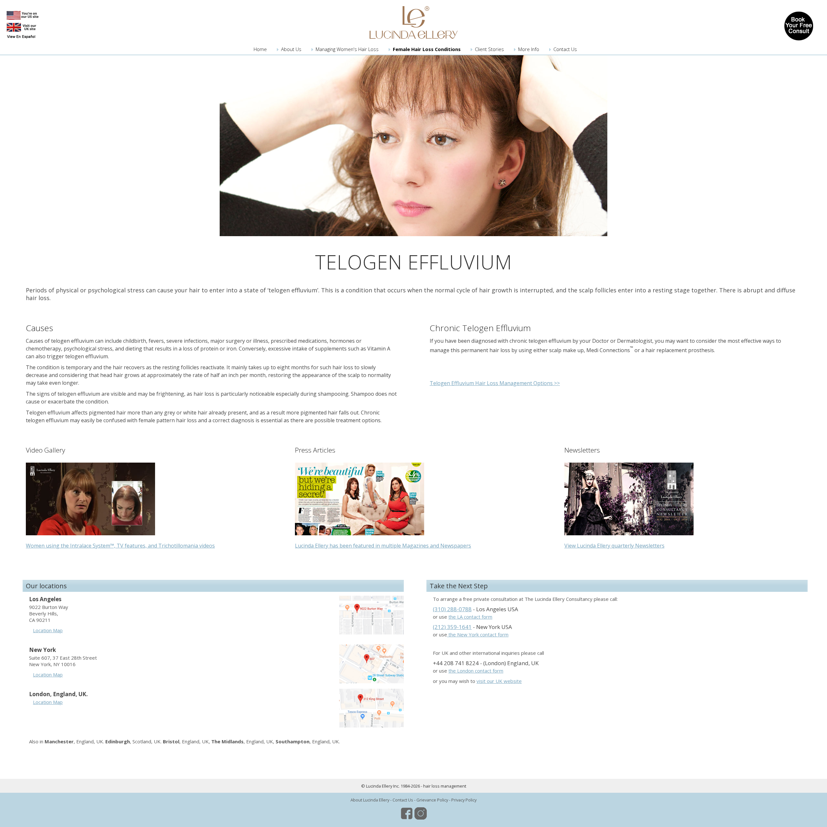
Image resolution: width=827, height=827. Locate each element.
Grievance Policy (432, 800)
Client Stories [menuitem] (489, 49)
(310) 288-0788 (452, 609)
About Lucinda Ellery (370, 800)
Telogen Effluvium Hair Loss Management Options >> (495, 383)
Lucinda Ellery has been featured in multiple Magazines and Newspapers (383, 545)
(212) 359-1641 (452, 627)
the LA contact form (470, 616)
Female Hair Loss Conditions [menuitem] (427, 49)
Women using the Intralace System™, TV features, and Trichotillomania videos (120, 545)
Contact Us (403, 800)
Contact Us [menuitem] (565, 49)
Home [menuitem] (260, 49)
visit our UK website (499, 681)
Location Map (48, 630)
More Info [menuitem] (528, 49)
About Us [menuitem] (291, 49)
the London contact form (475, 670)
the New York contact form (477, 634)
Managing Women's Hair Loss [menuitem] (347, 49)
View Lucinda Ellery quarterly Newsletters (614, 545)
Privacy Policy (463, 800)
